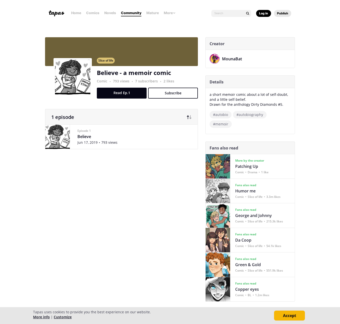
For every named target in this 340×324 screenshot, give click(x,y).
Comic (102, 81)
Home (76, 13)
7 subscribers (147, 81)
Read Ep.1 (121, 92)
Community (131, 13)
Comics (92, 13)
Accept (289, 315)
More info (41, 317)
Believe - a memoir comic (134, 73)
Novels (110, 13)
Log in (263, 13)
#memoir (220, 124)
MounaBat (232, 58)
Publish (282, 13)
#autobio (220, 114)
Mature (152, 13)
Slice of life (105, 60)
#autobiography (249, 114)
